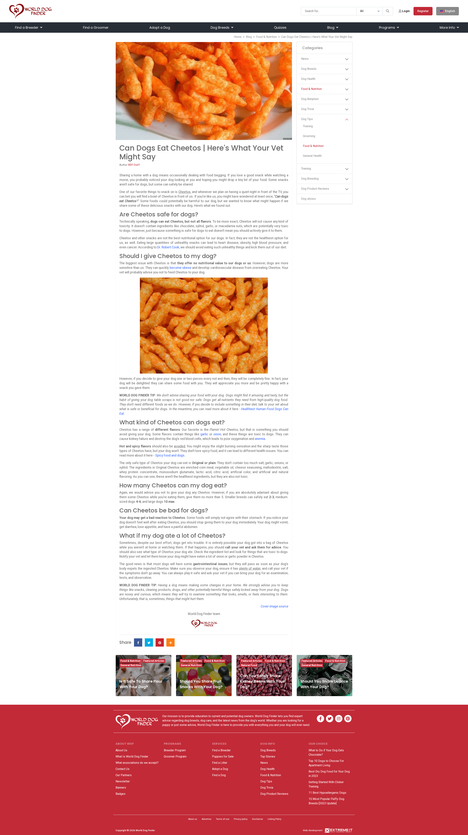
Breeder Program (175, 750)
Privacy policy (241, 819)
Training (308, 126)
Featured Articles (153, 660)
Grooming (309, 136)
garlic (204, 434)
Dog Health (308, 79)
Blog (331, 27)
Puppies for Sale (223, 756)
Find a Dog (219, 775)
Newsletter (123, 781)
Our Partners (124, 775)
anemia (260, 439)
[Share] (170, 642)
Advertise (206, 819)
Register (423, 11)
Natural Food (249, 665)
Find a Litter (219, 762)
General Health (312, 156)
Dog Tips (307, 119)
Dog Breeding (310, 178)
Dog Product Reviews (315, 188)
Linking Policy (274, 819)
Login (405, 11)
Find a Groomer (96, 27)
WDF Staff (134, 164)
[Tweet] (149, 642)
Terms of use (222, 819)
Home (237, 37)
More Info (448, 27)
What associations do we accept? (137, 762)
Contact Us (122, 769)
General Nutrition (130, 665)
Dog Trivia (307, 109)
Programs (387, 27)
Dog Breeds (220, 27)
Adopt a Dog (159, 27)
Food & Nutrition (266, 37)
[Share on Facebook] (138, 642)
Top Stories (267, 756)
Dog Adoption (310, 99)
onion (217, 434)
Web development (312, 830)
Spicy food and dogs (169, 455)
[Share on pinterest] (160, 642)
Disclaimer (257, 819)
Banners (121, 787)
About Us (121, 750)
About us (192, 819)
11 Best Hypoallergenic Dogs (327, 792)
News (305, 58)
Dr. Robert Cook (168, 247)
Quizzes (280, 27)
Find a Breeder (27, 27)
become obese (180, 268)
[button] (346, 59)
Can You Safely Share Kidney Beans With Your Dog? (262, 681)
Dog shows (308, 198)
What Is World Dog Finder (132, 756)
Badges (120, 794)
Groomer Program (175, 756)
